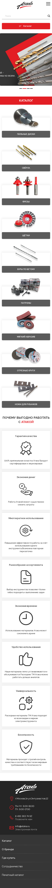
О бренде (8, 849)
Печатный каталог (13, 874)
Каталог (7, 840)
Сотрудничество (12, 866)
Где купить (8, 857)
